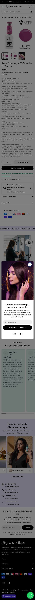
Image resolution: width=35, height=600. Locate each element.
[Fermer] (30, 264)
